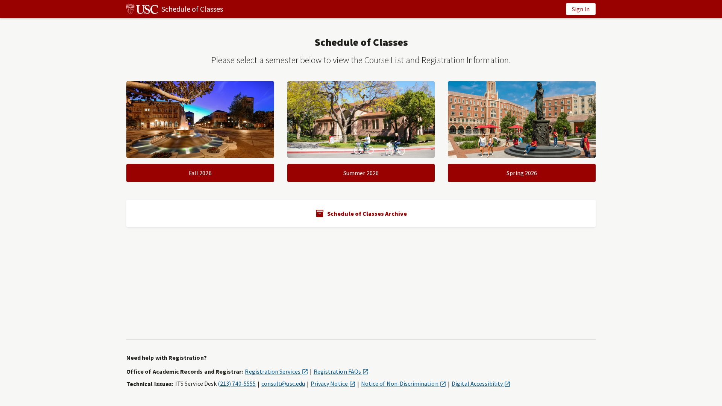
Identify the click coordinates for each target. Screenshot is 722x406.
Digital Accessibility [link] (481, 383)
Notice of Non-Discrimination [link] (403, 383)
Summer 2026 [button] (361, 173)
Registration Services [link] (276, 371)
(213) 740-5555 (237, 383)
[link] (174, 9)
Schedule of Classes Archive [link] (367, 213)
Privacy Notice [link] (333, 383)
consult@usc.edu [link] (283, 383)
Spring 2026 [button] (522, 173)
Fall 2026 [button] (200, 173)
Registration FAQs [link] (341, 371)
